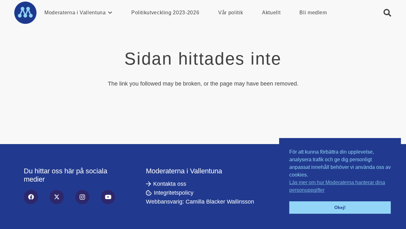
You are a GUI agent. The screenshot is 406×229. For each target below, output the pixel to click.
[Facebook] (31, 197)
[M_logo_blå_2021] (25, 13)
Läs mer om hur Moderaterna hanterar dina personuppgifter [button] (337, 186)
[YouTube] (108, 197)
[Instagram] (82, 197)
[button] (109, 13)
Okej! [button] (340, 207)
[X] (56, 197)
